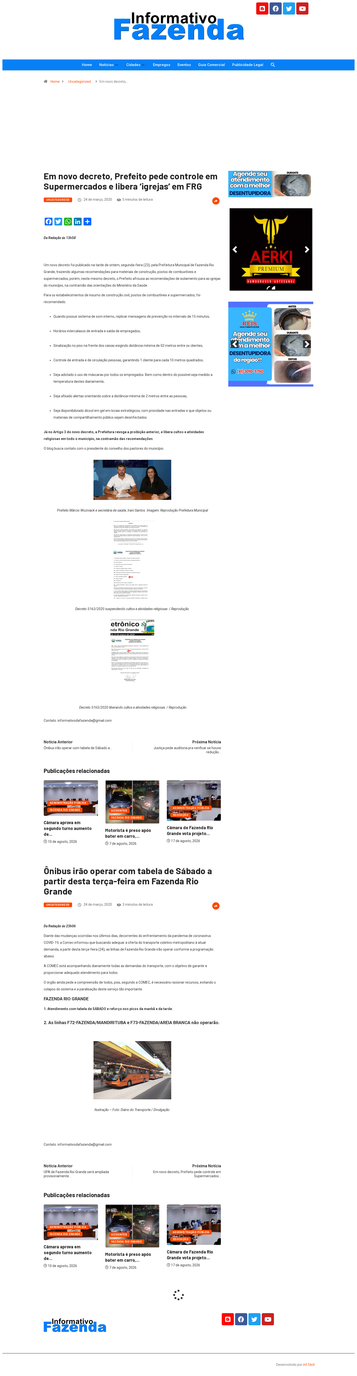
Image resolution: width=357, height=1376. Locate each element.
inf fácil (308, 1365)
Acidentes (115, 810)
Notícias (106, 65)
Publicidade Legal (247, 65)
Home (87, 65)
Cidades (133, 65)
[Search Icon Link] (273, 64)
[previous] (234, 250)
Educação (176, 815)
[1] (270, 193)
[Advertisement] (178, 130)
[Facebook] (276, 8)
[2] (273, 288)
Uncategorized (79, 81)
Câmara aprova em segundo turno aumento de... (63, 828)
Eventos (184, 65)
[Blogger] (262, 8)
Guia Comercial (211, 65)
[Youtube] (302, 8)
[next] (307, 250)
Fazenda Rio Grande (60, 810)
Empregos (161, 65)
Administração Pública (63, 802)
